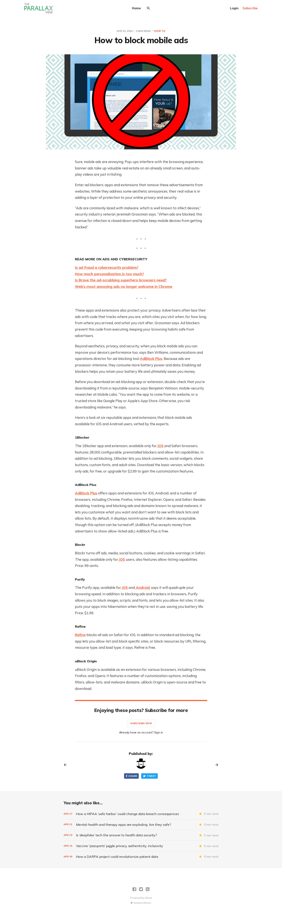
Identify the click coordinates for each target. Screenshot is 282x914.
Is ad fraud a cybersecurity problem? (106, 267)
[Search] (148, 8)
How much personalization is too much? (109, 274)
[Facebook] (134, 889)
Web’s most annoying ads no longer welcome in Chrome (123, 286)
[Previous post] (67, 765)
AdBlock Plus (151, 358)
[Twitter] (141, 889)
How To (159, 30)
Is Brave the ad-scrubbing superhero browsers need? (121, 280)
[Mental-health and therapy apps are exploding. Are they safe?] (141, 824)
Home (136, 8)
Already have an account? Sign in (141, 732)
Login (234, 8)
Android (142, 587)
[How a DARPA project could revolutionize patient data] (141, 856)
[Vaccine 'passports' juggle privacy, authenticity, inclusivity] (141, 846)
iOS (160, 446)
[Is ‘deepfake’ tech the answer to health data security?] (141, 835)
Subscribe (250, 8)
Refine (80, 635)
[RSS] (147, 889)
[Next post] (215, 765)
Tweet (151, 776)
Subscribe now (141, 723)
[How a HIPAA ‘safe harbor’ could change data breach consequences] (141, 814)
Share (132, 776)
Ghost (148, 897)
